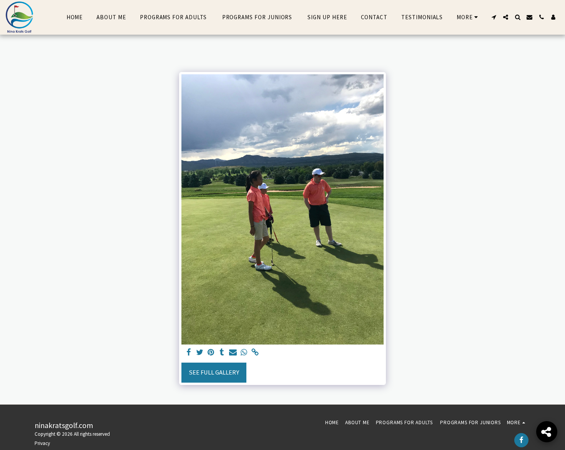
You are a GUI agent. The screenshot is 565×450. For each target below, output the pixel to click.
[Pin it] (211, 352)
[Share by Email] (233, 352)
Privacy (42, 443)
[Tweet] (200, 352)
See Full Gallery (214, 372)
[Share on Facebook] (188, 352)
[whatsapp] (244, 352)
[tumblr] (222, 352)
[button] (493, 17)
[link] (255, 352)
